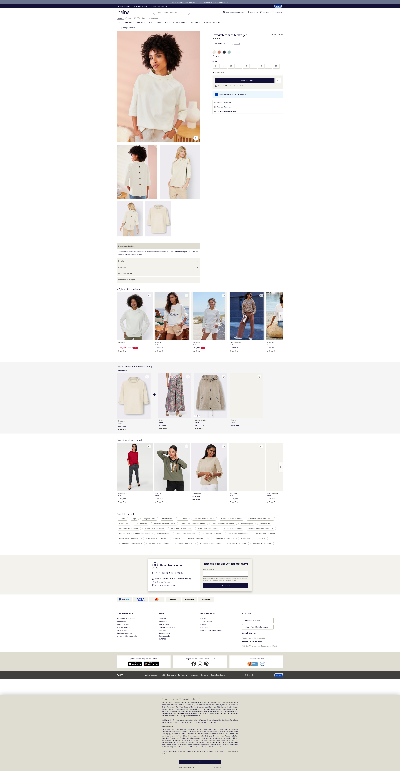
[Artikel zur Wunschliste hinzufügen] (278, 80)
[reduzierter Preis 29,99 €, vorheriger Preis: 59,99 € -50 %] (135, 316)
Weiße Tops (124, 524)
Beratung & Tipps (123, 624)
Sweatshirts (131, 28)
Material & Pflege (123, 627)
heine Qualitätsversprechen (127, 636)
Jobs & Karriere (206, 621)
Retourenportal (123, 621)
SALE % (137, 18)
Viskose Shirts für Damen (159, 543)
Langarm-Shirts (149, 519)
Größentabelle (219, 72)
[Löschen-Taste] (188, 12)
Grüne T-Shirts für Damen (156, 538)
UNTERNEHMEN (207, 613)
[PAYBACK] (278, 6)
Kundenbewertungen (126, 279)
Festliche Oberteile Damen (204, 519)
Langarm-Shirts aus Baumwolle (260, 528)
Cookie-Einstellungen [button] (218, 675)
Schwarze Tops (163, 533)
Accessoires (169, 22)
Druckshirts (177, 538)
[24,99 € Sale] (209, 316)
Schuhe (159, 22)
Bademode (141, 22)
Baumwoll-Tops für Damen (210, 543)
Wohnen (128, 18)
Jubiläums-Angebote (150, 18)
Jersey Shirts (265, 524)
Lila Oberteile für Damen (211, 533)
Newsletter (163, 621)
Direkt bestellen (123, 630)
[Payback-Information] (278, 675)
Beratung (207, 22)
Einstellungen (216, 767)
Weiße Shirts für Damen (154, 528)
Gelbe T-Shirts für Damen (208, 528)
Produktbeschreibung (127, 246)
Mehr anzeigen (231, 580)
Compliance (205, 627)
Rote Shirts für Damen (233, 528)
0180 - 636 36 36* (252, 641)
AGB (163, 675)
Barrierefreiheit (183, 675)
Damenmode (129, 22)
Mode (120, 18)
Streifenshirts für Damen (128, 528)
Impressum (194, 675)
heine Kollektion (195, 22)
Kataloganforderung (124, 633)
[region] (200, 733)
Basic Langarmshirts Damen (223, 524)
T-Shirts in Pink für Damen (264, 533)
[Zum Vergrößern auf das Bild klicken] (195, 138)
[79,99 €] (246, 395)
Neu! (119, 22)
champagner (216, 56)
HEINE (161, 613)
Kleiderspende (164, 636)
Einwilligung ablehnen (186, 767)
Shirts (124, 28)
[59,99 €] (172, 467)
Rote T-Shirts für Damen (236, 543)
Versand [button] (237, 44)
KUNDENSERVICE (125, 613)
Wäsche (151, 22)
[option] (214, 52)
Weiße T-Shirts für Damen (231, 519)
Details (121, 261)
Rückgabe (122, 267)
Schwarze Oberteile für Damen (260, 519)
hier (212, 713)
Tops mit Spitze (247, 524)
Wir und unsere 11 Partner (171, 703)
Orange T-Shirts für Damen (198, 538)
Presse (203, 624)
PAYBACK (162, 639)
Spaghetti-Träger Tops (225, 538)
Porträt (203, 618)
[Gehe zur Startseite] (123, 12)
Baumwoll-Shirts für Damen (164, 524)
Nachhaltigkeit (164, 633)
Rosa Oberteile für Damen (181, 528)
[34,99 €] (209, 467)
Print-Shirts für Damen (184, 543)
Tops (134, 519)
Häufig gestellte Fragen (126, 618)
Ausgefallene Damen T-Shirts (130, 543)
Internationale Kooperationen (211, 630)
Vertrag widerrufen (151, 675)
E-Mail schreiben (252, 621)
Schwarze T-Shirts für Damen (193, 524)
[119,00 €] (210, 395)
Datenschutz (171, 675)
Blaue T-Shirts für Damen (129, 538)
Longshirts (183, 519)
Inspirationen (181, 22)
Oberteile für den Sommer (238, 533)
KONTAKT (246, 613)
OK (200, 762)
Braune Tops (246, 538)
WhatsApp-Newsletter (168, 627)
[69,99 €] (174, 395)
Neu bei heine (164, 624)
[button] (118, 27)
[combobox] (176, 12)
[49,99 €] (247, 316)
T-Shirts (122, 519)
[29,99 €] (172, 316)
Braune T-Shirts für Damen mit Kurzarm (134, 533)
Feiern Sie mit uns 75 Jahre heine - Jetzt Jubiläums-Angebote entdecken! (200, 2)
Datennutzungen (227, 703)
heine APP (162, 630)
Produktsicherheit (125, 273)
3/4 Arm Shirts (141, 524)
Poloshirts (261, 538)
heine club (162, 618)
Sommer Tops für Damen (185, 533)
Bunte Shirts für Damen (262, 543)
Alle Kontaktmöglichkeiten (257, 627)
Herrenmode (218, 22)
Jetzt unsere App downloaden (143, 659)
